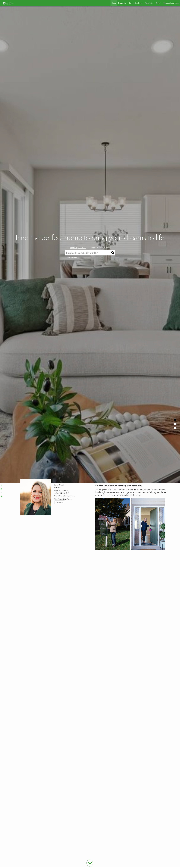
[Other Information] (175, 428)
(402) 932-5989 (64, 493)
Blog (159, 4)
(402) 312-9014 (64, 491)
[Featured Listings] (175, 424)
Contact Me (59, 502)
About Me (150, 4)
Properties (123, 4)
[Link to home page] (9, 3)
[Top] (175, 419)
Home (114, 3)
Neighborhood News (171, 3)
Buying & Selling (136, 4)
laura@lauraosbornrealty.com (64, 496)
